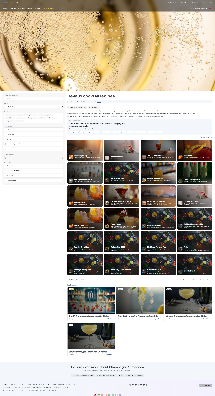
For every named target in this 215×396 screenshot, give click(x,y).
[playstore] (133, 385)
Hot (8, 149)
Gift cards (65, 387)
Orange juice (106, 132)
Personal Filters (8, 163)
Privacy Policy (15, 390)
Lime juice (122, 132)
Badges (35, 384)
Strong (9, 139)
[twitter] (141, 385)
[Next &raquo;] (210, 279)
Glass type (7, 112)
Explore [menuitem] (37, 8)
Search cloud (57, 387)
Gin (114, 132)
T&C (21, 390)
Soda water (151, 132)
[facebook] (138, 385)
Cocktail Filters (8, 126)
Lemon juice (74, 132)
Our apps (20, 384)
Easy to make (10, 134)
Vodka (97, 132)
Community (6, 384)
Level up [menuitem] (29, 8)
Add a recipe (6, 387)
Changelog (54, 390)
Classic (9, 129)
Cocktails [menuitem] (13, 8)
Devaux (99, 102)
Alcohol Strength (9, 154)
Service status (46, 390)
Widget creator (26, 387)
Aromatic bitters (140, 132)
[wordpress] (136, 385)
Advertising (42, 384)
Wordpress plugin (37, 387)
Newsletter (195, 3)
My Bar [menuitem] (5, 8)
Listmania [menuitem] (21, 8)
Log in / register (207, 3)
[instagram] (144, 385)
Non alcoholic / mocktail (13, 144)
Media (54, 384)
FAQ (26, 390)
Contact (75, 384)
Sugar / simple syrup (86, 132)
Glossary (68, 384)
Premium (13, 384)
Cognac (130, 132)
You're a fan (10, 175)
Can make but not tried (13, 170)
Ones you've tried (11, 180)
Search (184, 3)
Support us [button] (207, 385)
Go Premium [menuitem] (50, 8)
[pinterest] (146, 385)
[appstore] (130, 385)
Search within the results (11, 95)
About (49, 384)
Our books (28, 384)
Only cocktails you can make (15, 166)
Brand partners (6, 390)
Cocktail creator (16, 387)
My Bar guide (47, 387)
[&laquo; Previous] (183, 279)
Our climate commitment (35, 390)
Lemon (160, 132)
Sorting (6, 103)
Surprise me (173, 3)
